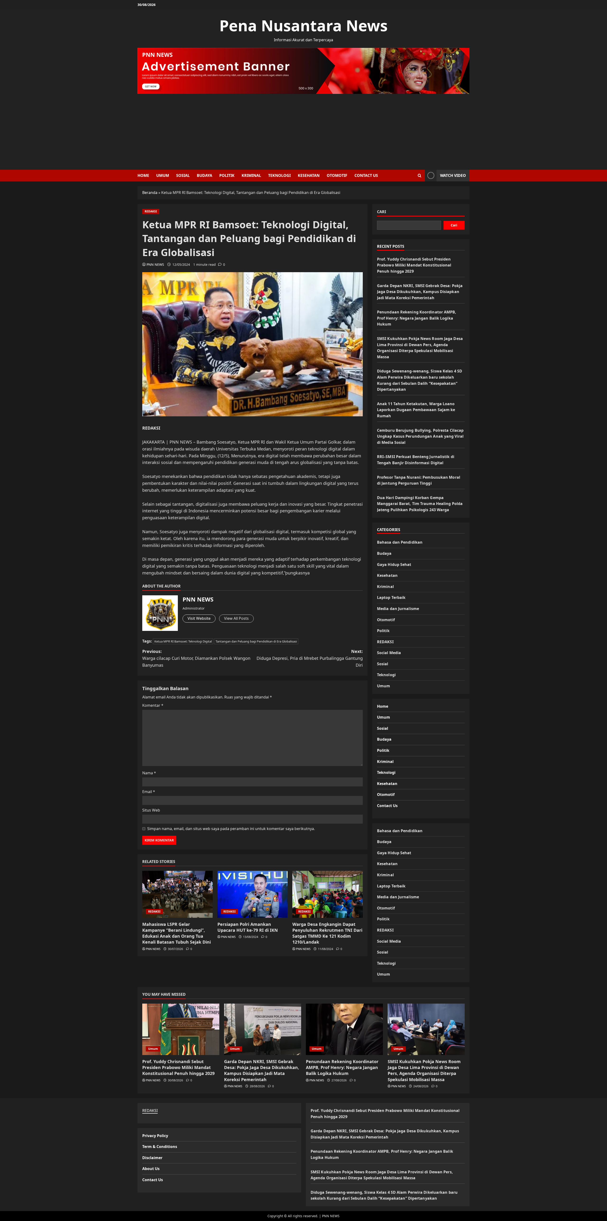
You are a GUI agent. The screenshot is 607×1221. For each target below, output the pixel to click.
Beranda (149, 192)
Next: (310, 658)
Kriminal (251, 175)
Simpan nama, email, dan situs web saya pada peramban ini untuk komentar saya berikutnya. (231, 828)
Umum (162, 175)
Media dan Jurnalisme (398, 608)
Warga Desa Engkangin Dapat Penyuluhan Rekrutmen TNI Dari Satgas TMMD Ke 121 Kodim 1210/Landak (327, 933)
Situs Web (151, 810)
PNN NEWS (155, 264)
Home (143, 175)
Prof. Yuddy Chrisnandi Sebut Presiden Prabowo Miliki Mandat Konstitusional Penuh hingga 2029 (414, 265)
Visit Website (199, 618)
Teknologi (279, 175)
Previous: (196, 658)
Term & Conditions (159, 1146)
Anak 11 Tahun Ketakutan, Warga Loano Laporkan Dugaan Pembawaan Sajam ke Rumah (416, 409)
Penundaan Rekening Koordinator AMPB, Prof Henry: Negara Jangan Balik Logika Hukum (416, 318)
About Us (151, 1168)
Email (148, 791)
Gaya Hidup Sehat (394, 564)
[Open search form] (419, 175)
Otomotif (337, 175)
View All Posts (236, 618)
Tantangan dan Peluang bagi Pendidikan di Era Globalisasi (256, 641)
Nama (149, 773)
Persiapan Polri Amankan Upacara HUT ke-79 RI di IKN (247, 927)
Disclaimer (152, 1157)
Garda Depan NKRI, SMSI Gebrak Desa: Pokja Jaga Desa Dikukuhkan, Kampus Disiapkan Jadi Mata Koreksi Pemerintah (420, 291)
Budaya (204, 175)
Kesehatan (309, 175)
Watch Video (453, 175)
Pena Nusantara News (303, 25)
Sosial (183, 175)
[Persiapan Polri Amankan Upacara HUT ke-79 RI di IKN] (252, 894)
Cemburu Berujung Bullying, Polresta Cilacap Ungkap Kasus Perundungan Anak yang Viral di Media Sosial (420, 436)
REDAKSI (151, 211)
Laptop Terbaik (391, 597)
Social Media (389, 652)
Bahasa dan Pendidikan (400, 542)
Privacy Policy (155, 1135)
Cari (381, 211)
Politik (227, 175)
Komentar (152, 705)
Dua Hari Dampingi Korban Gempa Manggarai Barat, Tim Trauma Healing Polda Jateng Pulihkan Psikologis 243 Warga (420, 503)
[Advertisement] (303, 129)
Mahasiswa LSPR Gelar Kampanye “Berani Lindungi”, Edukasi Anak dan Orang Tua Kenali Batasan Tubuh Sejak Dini (176, 933)
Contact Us (366, 175)
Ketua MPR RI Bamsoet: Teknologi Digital (183, 641)
